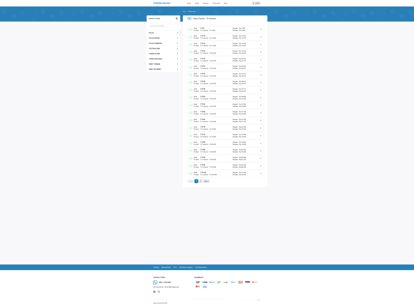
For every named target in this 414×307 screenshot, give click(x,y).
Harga (197, 3)
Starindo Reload (158, 303)
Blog (225, 3)
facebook (154, 291)
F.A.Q (175, 267)
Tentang (156, 267)
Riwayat (205, 3)
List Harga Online (201, 267)
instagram (159, 291)
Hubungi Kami (166, 267)
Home (189, 3)
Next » (206, 181)
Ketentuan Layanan (186, 267)
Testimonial (216, 3)
